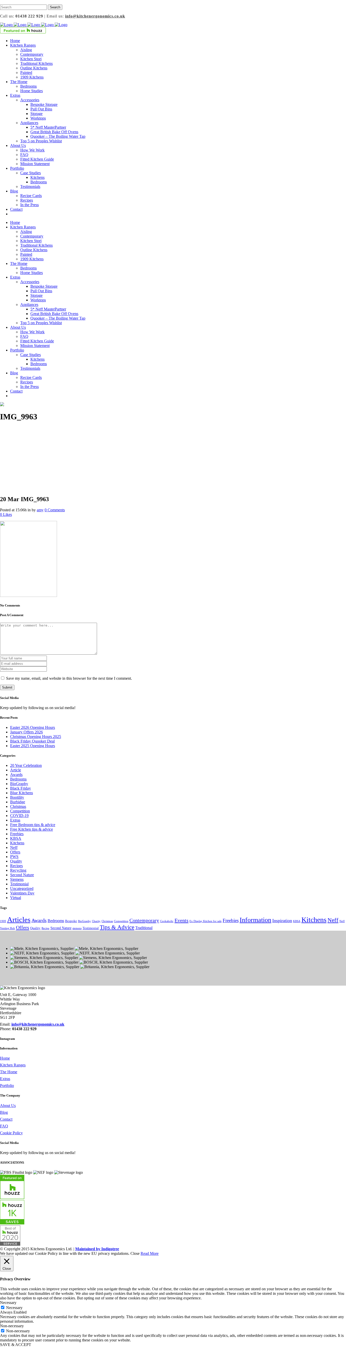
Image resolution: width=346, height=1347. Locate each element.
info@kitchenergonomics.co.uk (95, 16)
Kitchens (17, 843)
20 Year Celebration (26, 765)
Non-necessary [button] (12, 1326)
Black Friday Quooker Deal (32, 741)
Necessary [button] (8, 1302)
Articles (18, 919)
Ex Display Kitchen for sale (205, 921)
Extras (15, 820)
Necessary (14, 1307)
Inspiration (282, 920)
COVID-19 (19, 815)
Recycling (18, 870)
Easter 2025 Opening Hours (32, 746)
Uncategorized (21, 888)
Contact (6, 1119)
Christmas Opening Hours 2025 (35, 736)
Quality (16, 861)
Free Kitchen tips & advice (31, 829)
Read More (150, 1253)
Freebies (17, 834)
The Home (8, 1072)
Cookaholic (167, 921)
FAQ (4, 1126)
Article (15, 770)
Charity (96, 921)
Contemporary (144, 920)
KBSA (15, 838)
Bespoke (71, 921)
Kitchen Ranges (13, 1065)
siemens (77, 928)
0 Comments (55, 510)
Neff (13, 847)
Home (5, 1058)
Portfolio (7, 1085)
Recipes (16, 866)
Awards (16, 774)
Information (255, 920)
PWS (14, 856)
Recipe (45, 928)
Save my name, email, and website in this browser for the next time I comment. (69, 678)
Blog (4, 1112)
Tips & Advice (117, 927)
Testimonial (19, 884)
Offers (15, 852)
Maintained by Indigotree (97, 1249)
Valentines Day (22, 893)
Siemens (17, 879)
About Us (8, 1105)
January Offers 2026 (26, 732)
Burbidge (17, 802)
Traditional (143, 928)
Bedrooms (18, 779)
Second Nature (22, 875)
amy (40, 510)
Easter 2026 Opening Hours (32, 727)
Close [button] (135, 1253)
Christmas (18, 806)
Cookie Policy (11, 1133)
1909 (3, 921)
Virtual (15, 897)
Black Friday (20, 788)
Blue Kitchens (21, 793)
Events (181, 920)
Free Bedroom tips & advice (32, 825)
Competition (20, 811)
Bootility (17, 797)
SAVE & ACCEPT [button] (15, 1344)
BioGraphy (19, 784)
